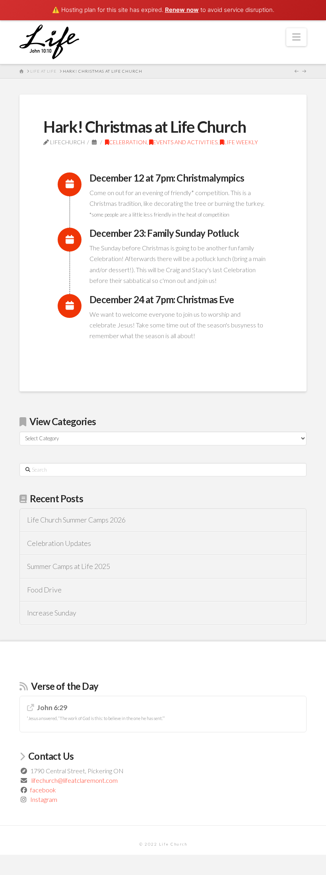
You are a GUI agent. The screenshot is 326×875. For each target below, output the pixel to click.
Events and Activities (185, 142)
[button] (296, 37)
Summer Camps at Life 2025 (68, 566)
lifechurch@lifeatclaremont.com (74, 780)
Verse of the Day (64, 686)
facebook (43, 790)
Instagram (43, 799)
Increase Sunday (51, 613)
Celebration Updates (59, 543)
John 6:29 (52, 707)
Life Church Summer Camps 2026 (76, 520)
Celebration (128, 142)
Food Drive (44, 590)
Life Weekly (241, 142)
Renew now (182, 10)
